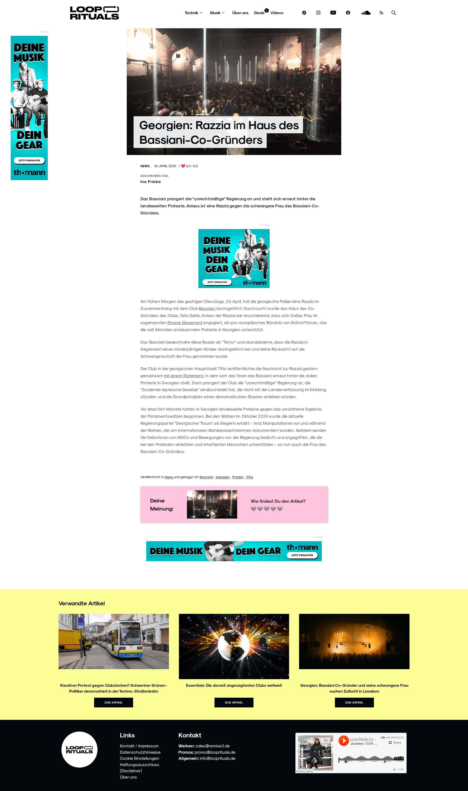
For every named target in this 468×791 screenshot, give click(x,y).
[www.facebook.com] (348, 13)
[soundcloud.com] (366, 13)
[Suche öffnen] (393, 13)
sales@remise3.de (212, 745)
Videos (276, 12)
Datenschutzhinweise (140, 752)
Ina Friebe (150, 181)
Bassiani (207, 308)
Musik (215, 12)
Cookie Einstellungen (139, 758)
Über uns (240, 12)
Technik (191, 12)
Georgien (223, 477)
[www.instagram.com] (318, 13)
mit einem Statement (184, 375)
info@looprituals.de (217, 758)
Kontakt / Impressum (139, 745)
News (169, 477)
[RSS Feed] (381, 12)
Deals (259, 12)
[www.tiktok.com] (304, 12)
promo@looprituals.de (215, 752)
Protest (238, 477)
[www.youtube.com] (333, 13)
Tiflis (249, 477)
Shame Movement (184, 322)
